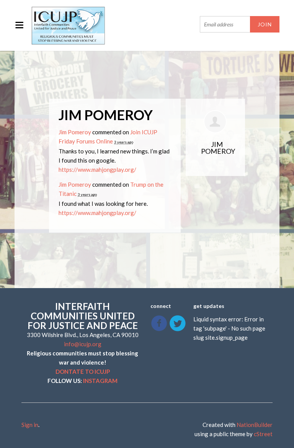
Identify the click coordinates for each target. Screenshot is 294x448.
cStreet (263, 433)
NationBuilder (255, 424)
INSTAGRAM (100, 380)
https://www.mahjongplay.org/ (97, 169)
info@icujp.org (82, 343)
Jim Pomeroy (75, 132)
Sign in (29, 424)
